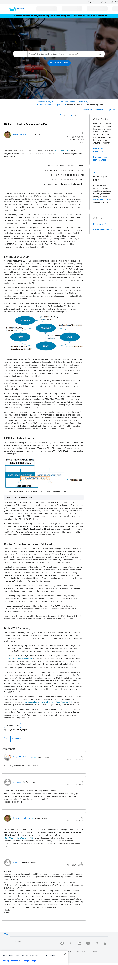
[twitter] (70, 943)
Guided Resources (101, 199)
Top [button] (6, 934)
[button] (7, 738)
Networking (83, 102)
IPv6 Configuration (12, 725)
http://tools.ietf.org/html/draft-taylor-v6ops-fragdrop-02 (47, 702)
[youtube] (88, 943)
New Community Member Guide (100, 158)
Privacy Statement (10, 961)
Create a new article (59, 63)
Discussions (98, 224)
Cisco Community (43, 102)
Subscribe (100, 110)
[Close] (65, 954)
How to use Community (98, 150)
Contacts (17, 941)
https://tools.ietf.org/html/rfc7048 (18, 838)
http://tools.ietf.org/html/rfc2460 (20, 658)
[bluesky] (105, 943)
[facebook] (62, 943)
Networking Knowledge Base (51, 105)
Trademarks (93, 951)
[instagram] (96, 943)
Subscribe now (61, 151)
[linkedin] (79, 943)
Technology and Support (65, 102)
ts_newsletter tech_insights (18, 730)
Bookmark (87, 110)
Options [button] (111, 110)
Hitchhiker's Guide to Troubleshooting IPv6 (25, 124)
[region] (34, 958)
